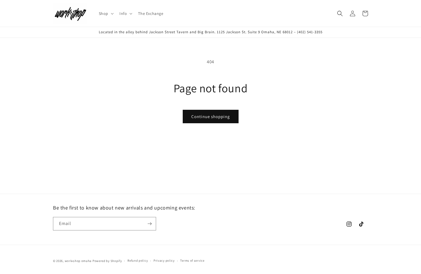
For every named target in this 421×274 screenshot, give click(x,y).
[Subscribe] (149, 223)
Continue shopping (210, 116)
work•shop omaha (78, 261)
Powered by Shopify (107, 261)
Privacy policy (164, 261)
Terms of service (192, 261)
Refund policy (137, 261)
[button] (105, 13)
